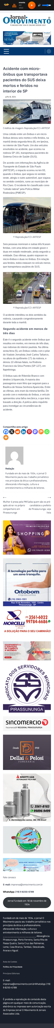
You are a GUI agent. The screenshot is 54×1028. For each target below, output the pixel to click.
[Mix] (41, 431)
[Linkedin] (23, 431)
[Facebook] (6, 431)
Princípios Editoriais (11, 973)
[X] (11, 431)
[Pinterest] (29, 431)
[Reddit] (17, 431)
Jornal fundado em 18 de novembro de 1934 (27, 902)
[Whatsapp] (47, 431)
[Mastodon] (35, 431)
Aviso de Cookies (10, 961)
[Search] (49, 51)
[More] (6, 437)
